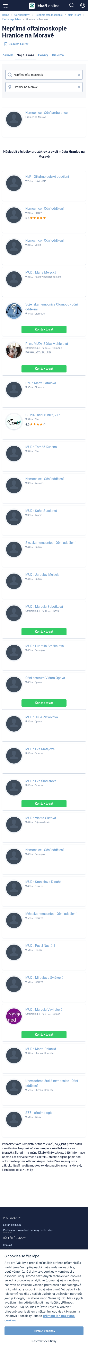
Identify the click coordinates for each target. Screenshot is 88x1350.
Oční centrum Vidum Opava (45, 678)
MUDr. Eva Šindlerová (40, 781)
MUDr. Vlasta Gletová (40, 818)
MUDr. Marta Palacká (40, 1049)
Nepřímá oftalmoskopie (49, 14)
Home (5, 14)
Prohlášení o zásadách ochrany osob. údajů (28, 1230)
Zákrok (7, 55)
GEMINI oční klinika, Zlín (42, 415)
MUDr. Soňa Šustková (41, 511)
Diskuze (58, 55)
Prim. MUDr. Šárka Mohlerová (46, 344)
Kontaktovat (44, 329)
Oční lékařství (22, 14)
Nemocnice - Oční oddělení (44, 208)
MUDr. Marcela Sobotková (44, 607)
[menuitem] (8, 55)
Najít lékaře (74, 14)
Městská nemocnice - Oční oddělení (50, 914)
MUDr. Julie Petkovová (41, 717)
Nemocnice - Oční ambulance (46, 113)
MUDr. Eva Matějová (40, 749)
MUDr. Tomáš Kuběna (41, 447)
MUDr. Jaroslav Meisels (42, 575)
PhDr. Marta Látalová (40, 383)
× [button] (79, 74)
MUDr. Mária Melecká (40, 272)
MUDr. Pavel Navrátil (40, 946)
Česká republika (11, 19)
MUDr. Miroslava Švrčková (44, 978)
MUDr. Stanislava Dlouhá (43, 882)
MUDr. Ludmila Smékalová (44, 646)
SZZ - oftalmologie (38, 1113)
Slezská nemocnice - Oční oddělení (50, 543)
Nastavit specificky (44, 1341)
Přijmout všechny (44, 1330)
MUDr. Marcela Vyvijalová (43, 1010)
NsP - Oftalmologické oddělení (47, 177)
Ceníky (43, 55)
